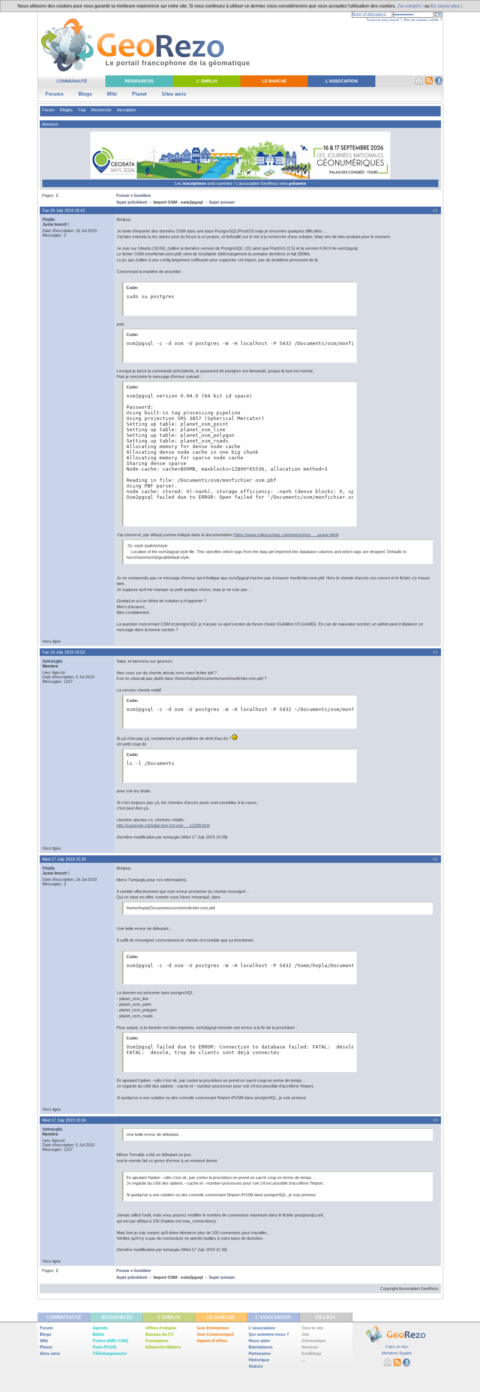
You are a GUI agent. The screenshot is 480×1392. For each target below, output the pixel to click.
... (303, 1360)
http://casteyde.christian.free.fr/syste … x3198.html (163, 825)
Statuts (256, 1366)
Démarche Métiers (163, 1347)
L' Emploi (206, 81)
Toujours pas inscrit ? (384, 20)
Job (305, 1334)
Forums (54, 94)
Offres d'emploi (161, 1328)
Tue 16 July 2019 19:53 (63, 652)
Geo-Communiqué (215, 1334)
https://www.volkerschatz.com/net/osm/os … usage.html (286, 534)
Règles (66, 110)
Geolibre (142, 195)
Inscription (126, 110)
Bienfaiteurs (261, 1347)
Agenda (100, 1328)
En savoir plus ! (446, 6)
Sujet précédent (131, 202)
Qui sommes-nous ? (269, 1334)
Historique (259, 1360)
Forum (48, 110)
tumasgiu (52, 661)
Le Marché (274, 81)
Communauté (72, 81)
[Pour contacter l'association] (419, 83)
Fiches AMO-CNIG (111, 1340)
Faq (82, 110)
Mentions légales (397, 1353)
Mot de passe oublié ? (423, 20)
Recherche (101, 110)
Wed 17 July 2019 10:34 (64, 1120)
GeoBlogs (311, 1353)
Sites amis (174, 94)
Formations (157, 1340)
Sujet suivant (222, 202)
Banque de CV (160, 1334)
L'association (262, 1328)
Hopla (48, 219)
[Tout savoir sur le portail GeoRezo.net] (439, 83)
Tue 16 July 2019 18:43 (63, 210)
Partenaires (260, 1353)
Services (310, 1347)
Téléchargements (110, 1353)
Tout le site (312, 1328)
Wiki (112, 94)
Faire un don (397, 1346)
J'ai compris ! (410, 6)
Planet (139, 94)
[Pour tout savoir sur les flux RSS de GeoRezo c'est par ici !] (429, 83)
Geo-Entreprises (213, 1328)
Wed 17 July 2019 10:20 (64, 859)
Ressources (139, 81)
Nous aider (259, 1340)
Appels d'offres (212, 1340)
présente (297, 183)
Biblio (98, 1334)
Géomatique (314, 1340)
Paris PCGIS (104, 1347)
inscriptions (195, 183)
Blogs (85, 94)
